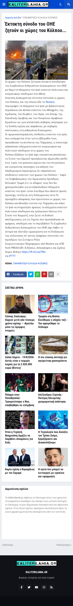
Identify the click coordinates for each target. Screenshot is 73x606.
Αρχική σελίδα (13, 17)
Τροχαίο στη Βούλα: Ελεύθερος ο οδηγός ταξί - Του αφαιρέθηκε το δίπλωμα (53, 321)
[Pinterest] (44, 274)
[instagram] (44, 587)
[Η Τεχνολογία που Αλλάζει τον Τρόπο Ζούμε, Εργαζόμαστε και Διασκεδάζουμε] (53, 419)
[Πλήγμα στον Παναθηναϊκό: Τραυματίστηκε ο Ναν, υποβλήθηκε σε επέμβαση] (20, 382)
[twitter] (29, 587)
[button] (4, 4)
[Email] (51, 274)
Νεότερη (8, 545)
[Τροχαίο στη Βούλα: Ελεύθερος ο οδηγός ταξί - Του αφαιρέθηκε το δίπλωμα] (53, 304)
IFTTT (12, 255)
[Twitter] (31, 274)
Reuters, (50, 102)
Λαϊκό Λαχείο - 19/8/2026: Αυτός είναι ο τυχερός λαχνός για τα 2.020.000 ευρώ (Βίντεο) (19, 362)
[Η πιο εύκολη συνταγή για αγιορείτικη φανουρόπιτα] (53, 345)
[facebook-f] (21, 587)
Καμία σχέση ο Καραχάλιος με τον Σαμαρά (20, 471)
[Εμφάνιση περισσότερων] (58, 274)
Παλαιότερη (63, 545)
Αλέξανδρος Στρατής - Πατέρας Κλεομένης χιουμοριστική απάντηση (52, 398)
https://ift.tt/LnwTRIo (34, 251)
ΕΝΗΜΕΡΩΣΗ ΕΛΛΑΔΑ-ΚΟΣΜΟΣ (40, 17)
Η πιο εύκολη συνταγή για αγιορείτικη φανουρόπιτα (52, 359)
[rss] (51, 587)
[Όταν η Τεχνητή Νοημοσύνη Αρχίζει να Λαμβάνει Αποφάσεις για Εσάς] (20, 419)
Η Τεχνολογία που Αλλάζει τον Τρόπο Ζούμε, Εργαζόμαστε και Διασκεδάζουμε (53, 437)
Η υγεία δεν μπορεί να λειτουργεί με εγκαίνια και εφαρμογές (51, 473)
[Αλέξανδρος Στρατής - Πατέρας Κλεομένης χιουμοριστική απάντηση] (53, 382)
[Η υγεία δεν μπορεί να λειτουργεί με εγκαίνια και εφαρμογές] (53, 457)
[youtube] (36, 587)
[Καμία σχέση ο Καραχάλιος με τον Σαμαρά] (20, 457)
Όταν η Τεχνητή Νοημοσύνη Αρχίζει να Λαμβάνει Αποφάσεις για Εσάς (19, 437)
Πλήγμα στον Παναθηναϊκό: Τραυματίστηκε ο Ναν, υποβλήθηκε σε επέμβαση (19, 400)
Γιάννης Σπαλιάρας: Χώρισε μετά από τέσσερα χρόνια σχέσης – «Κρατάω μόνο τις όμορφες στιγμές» (19, 323)
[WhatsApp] (37, 274)
